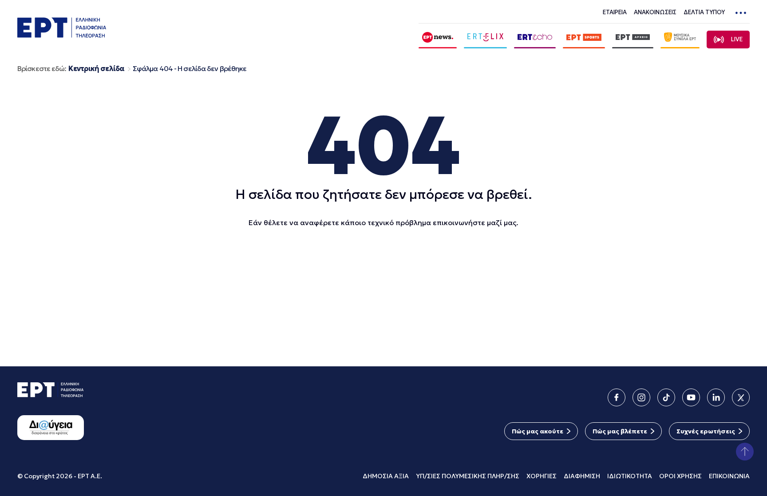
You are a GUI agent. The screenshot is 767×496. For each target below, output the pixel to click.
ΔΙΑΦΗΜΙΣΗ (582, 476)
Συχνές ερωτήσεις (705, 431)
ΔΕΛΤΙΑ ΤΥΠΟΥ (704, 12)
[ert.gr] (61, 35)
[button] (745, 451)
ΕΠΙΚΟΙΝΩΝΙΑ (729, 476)
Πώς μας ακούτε (537, 431)
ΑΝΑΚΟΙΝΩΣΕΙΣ (655, 12)
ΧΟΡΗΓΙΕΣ (541, 476)
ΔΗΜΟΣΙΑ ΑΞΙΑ (386, 476)
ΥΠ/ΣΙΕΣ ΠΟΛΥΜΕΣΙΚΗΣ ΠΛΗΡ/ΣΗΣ (467, 476)
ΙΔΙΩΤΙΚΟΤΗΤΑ (629, 476)
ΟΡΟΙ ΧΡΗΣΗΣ (680, 476)
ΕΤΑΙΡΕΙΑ (615, 12)
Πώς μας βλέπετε (620, 431)
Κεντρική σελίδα (96, 68)
